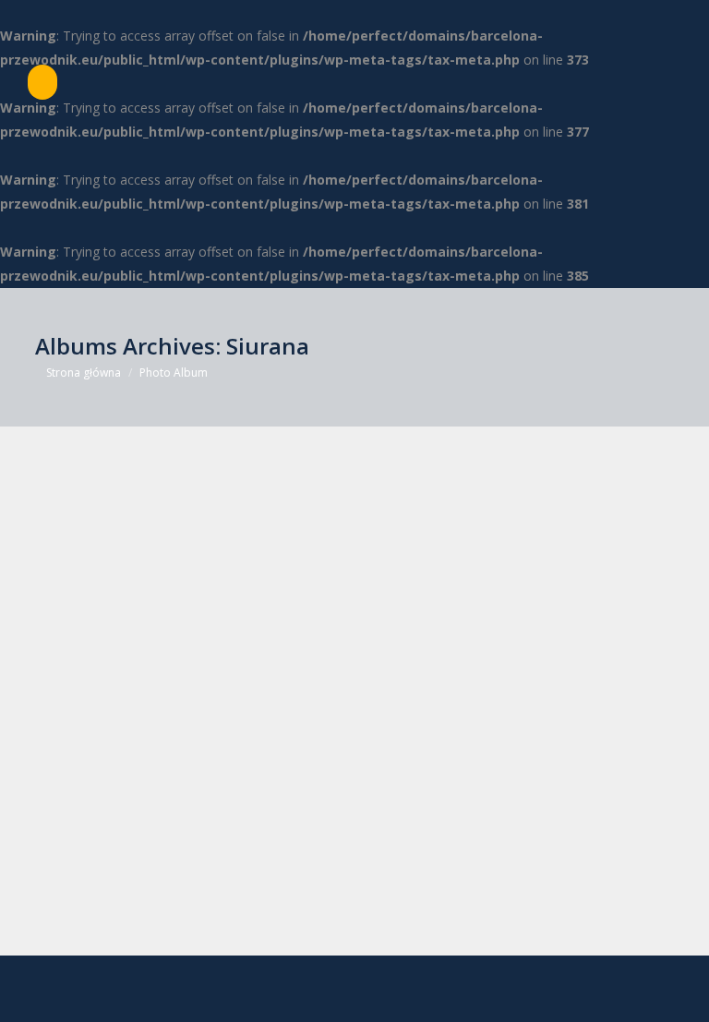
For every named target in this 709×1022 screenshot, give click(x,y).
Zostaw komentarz (344, 927)
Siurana (88, 897)
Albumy (78, 927)
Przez (179, 927)
